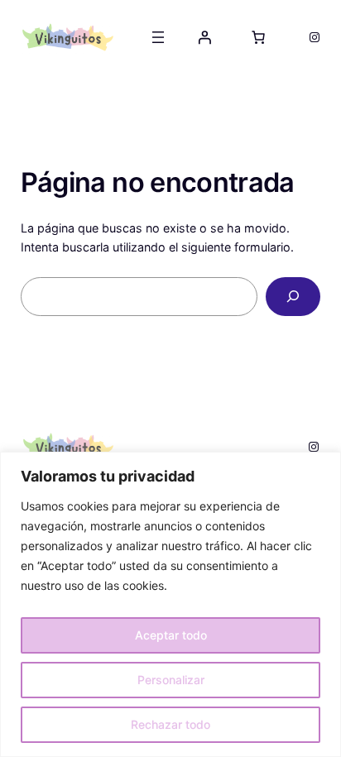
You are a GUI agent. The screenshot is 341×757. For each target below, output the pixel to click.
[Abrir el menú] (158, 37)
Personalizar (170, 680)
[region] (170, 604)
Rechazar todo (170, 724)
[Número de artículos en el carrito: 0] (258, 37)
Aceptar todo (171, 635)
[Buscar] (293, 296)
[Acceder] (204, 37)
